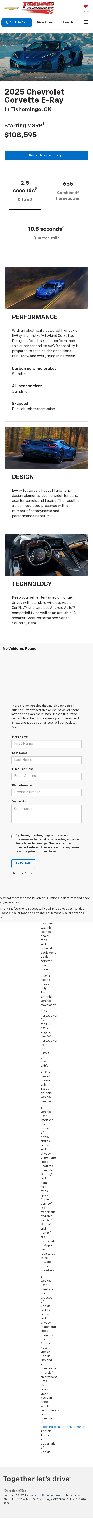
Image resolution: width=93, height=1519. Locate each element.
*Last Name (19, 753)
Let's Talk (23, 863)
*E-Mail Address (22, 769)
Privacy (59, 1495)
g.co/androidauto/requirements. (63, 1427)
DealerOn (34, 1495)
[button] (16, 22)
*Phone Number (21, 785)
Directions (45, 22)
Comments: (19, 801)
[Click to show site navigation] (86, 23)
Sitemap (47, 1495)
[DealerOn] (14, 1490)
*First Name (19, 737)
